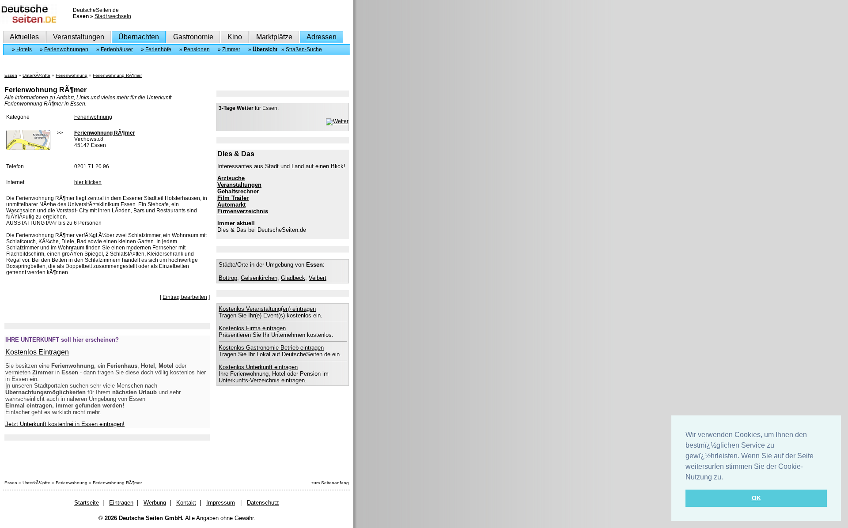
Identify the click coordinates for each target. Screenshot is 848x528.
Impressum (220, 502)
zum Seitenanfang (330, 482)
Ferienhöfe (158, 49)
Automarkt (231, 204)
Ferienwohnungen (66, 49)
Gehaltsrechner (238, 191)
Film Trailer (233, 198)
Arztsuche (231, 178)
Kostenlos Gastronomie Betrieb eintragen (271, 347)
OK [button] (756, 498)
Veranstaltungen (78, 37)
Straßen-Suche (304, 49)
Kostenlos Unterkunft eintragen (258, 367)
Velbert (317, 278)
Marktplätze (274, 37)
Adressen (322, 37)
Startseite (86, 502)
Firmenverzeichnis (242, 211)
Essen (10, 75)
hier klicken (88, 182)
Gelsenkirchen (259, 278)
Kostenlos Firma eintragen (252, 328)
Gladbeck (293, 278)
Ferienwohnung (71, 75)
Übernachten (138, 37)
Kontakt (186, 502)
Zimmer (231, 49)
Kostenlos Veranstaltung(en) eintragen (267, 308)
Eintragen (121, 502)
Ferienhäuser (117, 49)
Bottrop (228, 278)
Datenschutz (263, 502)
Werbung (155, 502)
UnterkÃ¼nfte (36, 75)
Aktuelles (24, 37)
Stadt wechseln (113, 16)
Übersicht (265, 49)
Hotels (24, 49)
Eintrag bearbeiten (185, 297)
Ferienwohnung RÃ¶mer (117, 75)
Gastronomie (193, 37)
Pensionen (197, 49)
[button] (726, 477)
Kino (234, 37)
